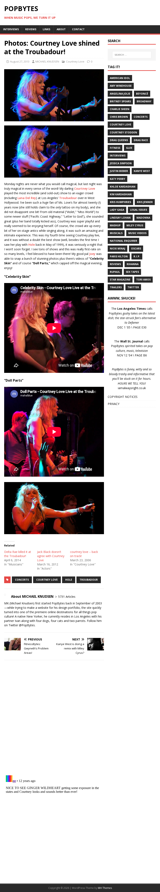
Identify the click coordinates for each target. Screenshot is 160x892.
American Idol (120, 78)
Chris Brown (119, 117)
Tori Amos (143, 279)
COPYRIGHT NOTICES (123, 397)
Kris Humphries (120, 202)
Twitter (133, 287)
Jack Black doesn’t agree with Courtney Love (50, 556)
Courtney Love (75, 61)
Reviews (115, 264)
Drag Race (141, 140)
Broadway (144, 101)
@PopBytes (27, 625)
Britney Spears (120, 101)
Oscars (136, 248)
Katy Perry (117, 179)
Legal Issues (138, 210)
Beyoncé (142, 93)
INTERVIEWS (11, 29)
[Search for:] (131, 54)
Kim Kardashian (121, 194)
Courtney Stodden (123, 132)
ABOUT (61, 29)
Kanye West (142, 171)
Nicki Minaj (117, 248)
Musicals (116, 233)
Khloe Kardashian (122, 186)
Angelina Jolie (120, 93)
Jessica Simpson (121, 163)
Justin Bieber (119, 171)
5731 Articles (66, 597)
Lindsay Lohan (120, 217)
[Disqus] (54, 717)
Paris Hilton (119, 256)
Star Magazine (120, 279)
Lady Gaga (117, 210)
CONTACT (78, 29)
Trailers (116, 287)
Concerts (22, 579)
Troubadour (68, 198)
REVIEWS (30, 29)
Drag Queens (119, 140)
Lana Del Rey (27, 198)
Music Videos (137, 233)
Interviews (117, 155)
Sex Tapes (132, 272)
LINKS (46, 29)
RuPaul (115, 272)
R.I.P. (137, 256)
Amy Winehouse (121, 86)
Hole (31, 245)
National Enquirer (123, 241)
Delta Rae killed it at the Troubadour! (17, 554)
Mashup (115, 225)
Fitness (115, 148)
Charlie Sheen (119, 109)
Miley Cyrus (134, 225)
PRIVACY (113, 404)
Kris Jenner (145, 202)
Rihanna (133, 264)
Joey (92, 254)
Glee (129, 148)
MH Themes (105, 888)
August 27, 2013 (19, 61)
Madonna (143, 217)
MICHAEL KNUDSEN (47, 61)
